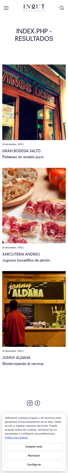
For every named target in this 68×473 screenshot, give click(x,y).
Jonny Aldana (16, 357)
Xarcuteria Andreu (21, 253)
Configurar (34, 464)
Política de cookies (16, 437)
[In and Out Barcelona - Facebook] (37, 403)
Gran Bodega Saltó (21, 150)
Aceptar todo (34, 446)
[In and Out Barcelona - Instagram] (29, 403)
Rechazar (34, 455)
